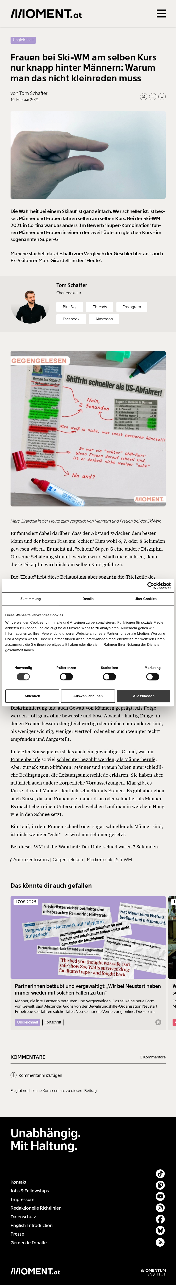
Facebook (71, 318)
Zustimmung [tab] (30, 599)
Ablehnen (32, 696)
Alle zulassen (143, 696)
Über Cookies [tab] (146, 599)
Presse (17, 1234)
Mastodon (104, 318)
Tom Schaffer (71, 285)
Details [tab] (88, 599)
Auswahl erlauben (88, 696)
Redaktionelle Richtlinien (36, 1208)
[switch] (66, 676)
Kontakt (18, 1182)
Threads (100, 306)
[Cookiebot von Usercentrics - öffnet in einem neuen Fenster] (151, 585)
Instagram (132, 306)
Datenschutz (23, 1217)
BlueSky (69, 306)
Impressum (22, 1200)
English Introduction (32, 1225)
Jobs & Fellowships (30, 1191)
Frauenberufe (25, 759)
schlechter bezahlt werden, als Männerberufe (106, 759)
